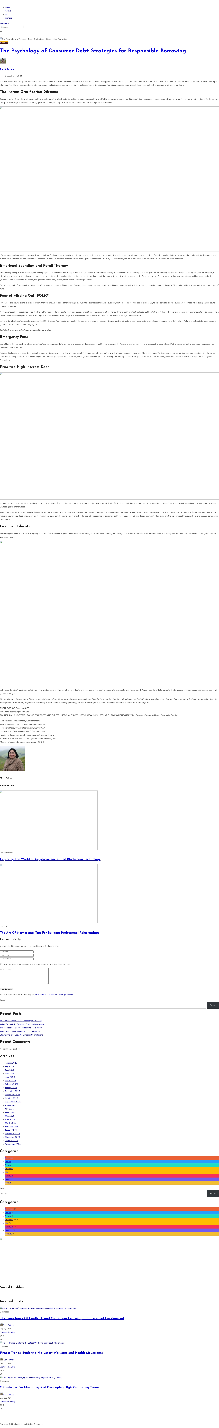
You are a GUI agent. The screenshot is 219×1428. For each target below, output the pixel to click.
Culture (8, 1161)
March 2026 (10, 1080)
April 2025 (10, 1119)
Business (9, 1158)
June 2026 (9, 1070)
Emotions (4, 42)
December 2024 (12, 1133)
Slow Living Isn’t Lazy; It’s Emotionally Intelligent (21, 1035)
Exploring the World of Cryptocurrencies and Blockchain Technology (50, 859)
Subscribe (4, 23)
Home (8, 7)
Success (8, 1179)
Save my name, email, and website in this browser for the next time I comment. (37, 964)
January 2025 (11, 1130)
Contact (8, 18)
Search (3, 1000)
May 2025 (9, 1116)
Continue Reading (7, 1332)
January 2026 (11, 1087)
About (8, 10)
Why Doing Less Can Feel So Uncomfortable (20, 1031)
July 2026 (9, 1066)
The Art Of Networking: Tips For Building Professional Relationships (49, 932)
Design (8, 1165)
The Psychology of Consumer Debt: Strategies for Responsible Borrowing (93, 51)
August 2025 (11, 1105)
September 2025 (13, 1101)
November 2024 (12, 1137)
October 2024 (11, 1140)
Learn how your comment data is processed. (54, 994)
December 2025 (12, 1091)
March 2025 (10, 1123)
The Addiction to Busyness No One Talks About (21, 1027)
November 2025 (12, 1094)
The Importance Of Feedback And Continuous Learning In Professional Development (62, 1318)
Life (6, 1172)
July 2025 (9, 1108)
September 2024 (13, 1144)
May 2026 (9, 1073)
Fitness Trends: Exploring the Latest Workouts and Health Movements (51, 1353)
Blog (7, 14)
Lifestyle (9, 1175)
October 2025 (11, 1098)
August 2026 (11, 1063)
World (8, 1182)
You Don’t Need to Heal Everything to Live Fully (21, 1020)
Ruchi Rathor (7, 69)
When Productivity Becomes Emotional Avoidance (22, 1024)
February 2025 (11, 1126)
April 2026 (10, 1077)
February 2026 (11, 1084)
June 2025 (9, 1112)
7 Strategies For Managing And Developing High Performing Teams (49, 1387)
